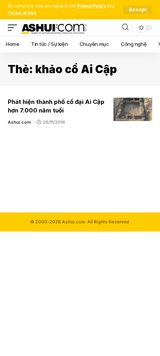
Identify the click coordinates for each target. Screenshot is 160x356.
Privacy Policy (91, 6)
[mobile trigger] (14, 27)
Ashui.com (19, 122)
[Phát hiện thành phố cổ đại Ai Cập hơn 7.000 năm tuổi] (132, 109)
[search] (125, 27)
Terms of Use (22, 13)
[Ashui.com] (53, 27)
